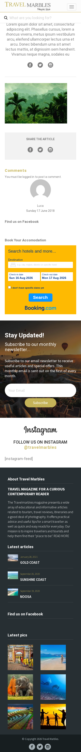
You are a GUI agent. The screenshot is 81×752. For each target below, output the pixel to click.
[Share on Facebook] (30, 65)
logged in (28, 176)
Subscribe (40, 402)
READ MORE (61, 536)
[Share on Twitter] (40, 65)
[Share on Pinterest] (50, 65)
